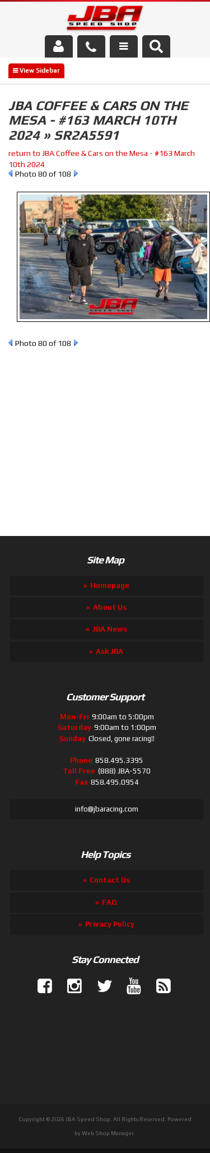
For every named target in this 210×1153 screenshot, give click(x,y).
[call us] (91, 46)
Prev (10, 173)
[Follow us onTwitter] (99, 986)
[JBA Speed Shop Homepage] (105, 20)
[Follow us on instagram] (70, 986)
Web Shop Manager (108, 1133)
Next (76, 173)
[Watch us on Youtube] (129, 986)
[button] (156, 46)
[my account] (59, 46)
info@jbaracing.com (106, 809)
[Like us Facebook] (40, 986)
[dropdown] (124, 46)
